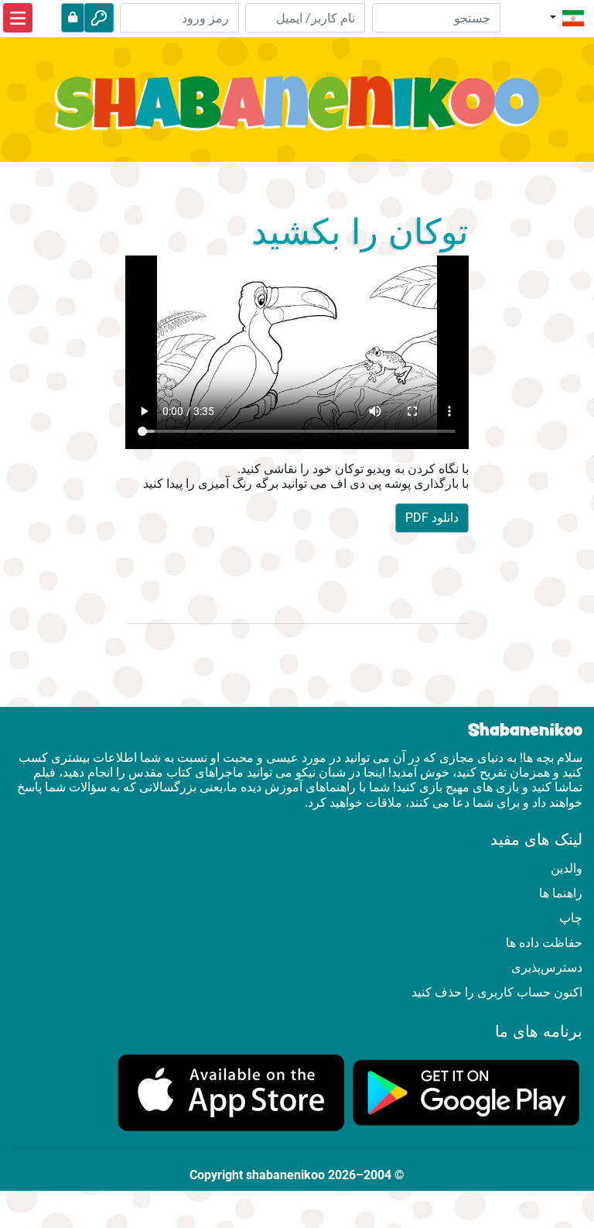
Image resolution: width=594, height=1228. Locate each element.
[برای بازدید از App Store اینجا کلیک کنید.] (231, 1092)
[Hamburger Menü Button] (17, 18)
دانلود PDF (432, 517)
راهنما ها (560, 893)
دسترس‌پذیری (546, 967)
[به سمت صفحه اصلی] (297, 111)
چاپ (570, 918)
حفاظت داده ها (544, 942)
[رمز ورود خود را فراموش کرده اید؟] (72, 18)
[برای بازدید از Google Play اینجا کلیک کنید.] (466, 1092)
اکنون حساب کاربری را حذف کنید (496, 992)
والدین (566, 868)
